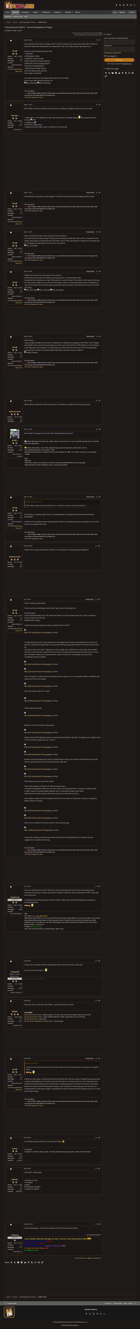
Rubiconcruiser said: (32, 502)
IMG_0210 (28, 769)
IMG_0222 (28, 672)
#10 (99, 546)
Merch (77, 12)
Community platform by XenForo (70, 1322)
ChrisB (9, 30)
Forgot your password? (112, 53)
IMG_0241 (28, 818)
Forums (15, 12)
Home (7, 12)
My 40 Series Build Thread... (33, 1015)
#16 (99, 1137)
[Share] (96, 40)
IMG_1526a (28, 830)
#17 (99, 1168)
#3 (99, 192)
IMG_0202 (28, 664)
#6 (99, 336)
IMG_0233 (28, 715)
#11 (99, 599)
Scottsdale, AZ (17, 1251)
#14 (99, 1000)
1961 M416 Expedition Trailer (33, 97)
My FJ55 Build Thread (31, 1019)
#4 (99, 232)
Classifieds (25, 12)
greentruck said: (31, 1063)
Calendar (57, 12)
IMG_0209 (28, 686)
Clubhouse (46, 12)
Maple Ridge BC (17, 65)
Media (35, 12)
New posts (8, 16)
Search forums (18, 16)
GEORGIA (19, 1191)
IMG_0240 (28, 811)
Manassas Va (18, 129)
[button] (30, 12)
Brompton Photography (42, 632)
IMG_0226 (28, 754)
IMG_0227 (28, 747)
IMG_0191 (28, 632)
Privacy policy (117, 1303)
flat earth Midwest (16, 913)
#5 (99, 271)
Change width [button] (11, 1303)
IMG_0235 (28, 776)
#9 (99, 497)
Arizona (19, 1160)
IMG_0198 (28, 701)
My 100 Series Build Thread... (33, 1017)
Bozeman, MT (17, 1025)
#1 (99, 40)
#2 (99, 104)
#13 (99, 961)
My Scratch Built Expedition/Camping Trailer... (39, 1021)
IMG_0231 (28, 732)
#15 (99, 1058)
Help (25, 16)
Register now (127, 64)
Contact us (108, 1303)
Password (107, 46)
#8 (99, 429)
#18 (99, 1224)
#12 (99, 886)
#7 (99, 400)
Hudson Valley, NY (16, 992)
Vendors (68, 12)
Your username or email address (116, 38)
